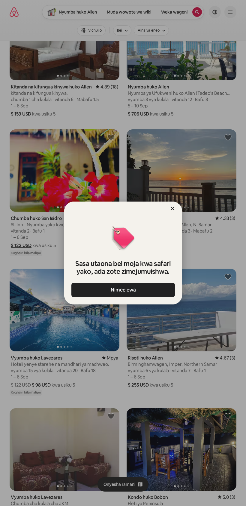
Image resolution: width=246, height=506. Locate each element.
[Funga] (172, 208)
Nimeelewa (123, 290)
